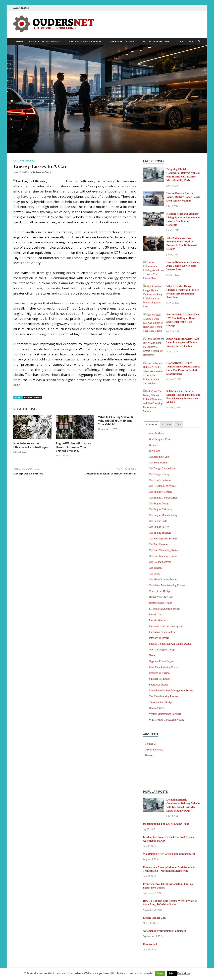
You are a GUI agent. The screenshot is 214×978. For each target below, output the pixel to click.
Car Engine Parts (158, 521)
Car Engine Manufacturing (163, 515)
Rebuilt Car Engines (159, 672)
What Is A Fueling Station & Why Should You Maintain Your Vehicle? (115, 420)
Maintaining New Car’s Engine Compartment (169, 853)
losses (37, 397)
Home (20, 41)
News (152, 655)
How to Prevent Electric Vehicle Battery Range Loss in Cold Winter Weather (183, 197)
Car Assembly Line (159, 456)
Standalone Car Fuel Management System (171, 690)
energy (28, 397)
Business (153, 445)
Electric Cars (156, 614)
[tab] (151, 424)
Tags (178, 424)
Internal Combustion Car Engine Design (170, 643)
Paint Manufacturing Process (164, 667)
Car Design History (159, 474)
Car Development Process (162, 485)
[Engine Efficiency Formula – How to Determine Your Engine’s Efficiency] (75, 428)
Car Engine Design (159, 503)
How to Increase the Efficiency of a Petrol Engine (31, 445)
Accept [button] (160, 973)
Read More (183, 973)
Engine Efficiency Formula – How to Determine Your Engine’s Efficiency (73, 447)
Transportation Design (160, 702)
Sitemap (149, 755)
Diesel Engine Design (160, 602)
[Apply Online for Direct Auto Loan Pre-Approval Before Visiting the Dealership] (153, 339)
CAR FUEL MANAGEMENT (44, 41)
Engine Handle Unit (154, 917)
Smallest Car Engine (160, 678)
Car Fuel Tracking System (163, 556)
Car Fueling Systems (160, 561)
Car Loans (154, 573)
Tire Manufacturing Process (163, 696)
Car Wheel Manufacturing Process (167, 585)
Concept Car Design (160, 591)
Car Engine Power (159, 526)
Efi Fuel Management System (164, 608)
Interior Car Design (159, 637)
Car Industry (155, 567)
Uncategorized (156, 708)
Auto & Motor (156, 433)
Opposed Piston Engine (161, 661)
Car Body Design (158, 462)
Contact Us (150, 743)
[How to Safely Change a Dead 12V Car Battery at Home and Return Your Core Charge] (153, 314)
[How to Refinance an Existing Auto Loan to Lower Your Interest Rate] (153, 262)
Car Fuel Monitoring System (164, 550)
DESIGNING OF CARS (122, 41)
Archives (166, 424)
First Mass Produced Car (162, 632)
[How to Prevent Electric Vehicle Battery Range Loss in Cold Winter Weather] (153, 193)
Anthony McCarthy (42, 172)
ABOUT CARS (185, 41)
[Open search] (198, 42)
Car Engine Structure (160, 532)
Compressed (150, 944)
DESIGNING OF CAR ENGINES (84, 41)
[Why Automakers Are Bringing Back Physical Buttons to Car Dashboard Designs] (153, 238)
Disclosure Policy (154, 749)
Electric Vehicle (157, 620)
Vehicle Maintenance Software (165, 713)
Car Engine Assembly (160, 491)
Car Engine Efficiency (24, 161)
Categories (151, 424)
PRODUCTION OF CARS (155, 41)
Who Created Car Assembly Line (166, 719)
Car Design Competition (162, 468)
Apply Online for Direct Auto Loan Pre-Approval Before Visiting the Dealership (182, 342)
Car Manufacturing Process (163, 579)
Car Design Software (160, 480)
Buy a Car (154, 450)
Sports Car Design (158, 684)
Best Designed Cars (159, 439)
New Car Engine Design (162, 649)
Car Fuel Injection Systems (163, 538)
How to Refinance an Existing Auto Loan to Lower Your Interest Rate (183, 266)
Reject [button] (172, 973)
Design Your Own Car (161, 597)
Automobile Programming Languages (164, 930)
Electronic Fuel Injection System (166, 626)
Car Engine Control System (163, 497)
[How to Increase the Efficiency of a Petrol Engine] (32, 428)
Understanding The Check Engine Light (166, 823)
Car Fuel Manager (158, 544)
